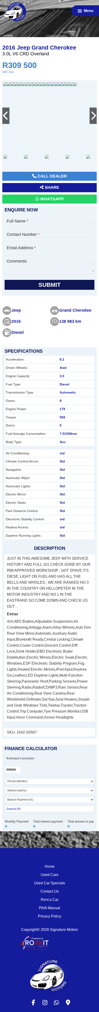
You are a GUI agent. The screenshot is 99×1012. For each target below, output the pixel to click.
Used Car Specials (49, 883)
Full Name (17, 221)
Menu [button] (88, 11)
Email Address (21, 248)
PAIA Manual (49, 908)
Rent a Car (49, 900)
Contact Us (50, 891)
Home (50, 866)
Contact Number (23, 234)
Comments (17, 261)
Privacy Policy (49, 916)
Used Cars (49, 875)
